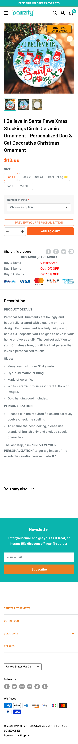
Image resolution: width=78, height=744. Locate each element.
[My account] (63, 13)
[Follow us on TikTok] (37, 686)
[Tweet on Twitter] (63, 252)
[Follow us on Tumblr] (45, 686)
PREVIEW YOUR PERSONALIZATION (39, 222)
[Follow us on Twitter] (14, 686)
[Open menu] (6, 13)
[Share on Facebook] (48, 252)
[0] (70, 13)
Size (7, 169)
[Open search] (55, 13)
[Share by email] (71, 252)
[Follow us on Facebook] (7, 686)
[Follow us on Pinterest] (29, 686)
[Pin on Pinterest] (56, 252)
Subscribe (39, 569)
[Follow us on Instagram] (22, 686)
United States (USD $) (19, 666)
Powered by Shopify (16, 735)
